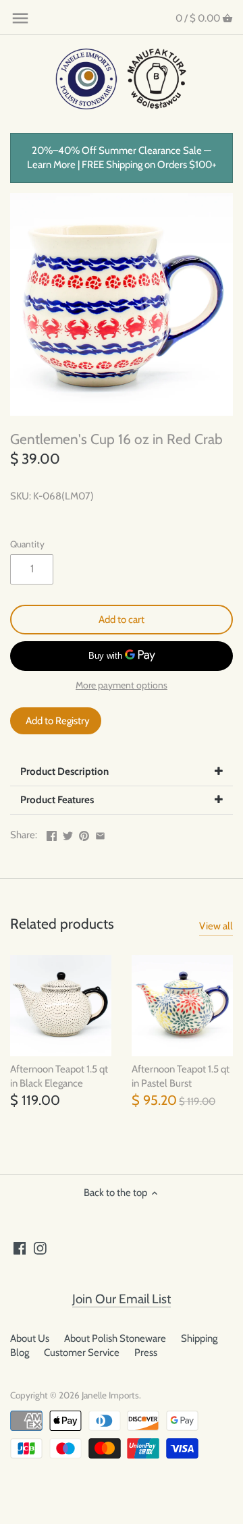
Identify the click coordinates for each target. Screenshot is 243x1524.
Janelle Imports (110, 1395)
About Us (29, 1338)
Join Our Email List (121, 1299)
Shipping (199, 1338)
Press (145, 1352)
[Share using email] (100, 833)
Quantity (27, 544)
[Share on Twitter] (68, 833)
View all (216, 926)
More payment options (121, 685)
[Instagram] (40, 1248)
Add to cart (121, 620)
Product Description (64, 771)
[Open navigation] (20, 18)
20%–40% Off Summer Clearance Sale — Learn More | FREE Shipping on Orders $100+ (122, 157)
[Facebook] (20, 1248)
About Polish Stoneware (115, 1338)
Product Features (57, 800)
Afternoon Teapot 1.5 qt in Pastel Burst (181, 1076)
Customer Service (81, 1352)
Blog (19, 1352)
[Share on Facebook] (52, 833)
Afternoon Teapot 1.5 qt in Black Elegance (59, 1076)
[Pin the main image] (84, 833)
